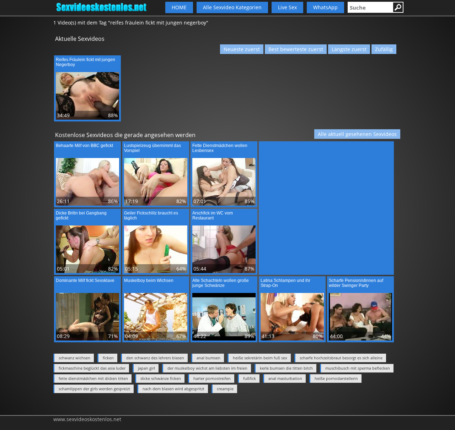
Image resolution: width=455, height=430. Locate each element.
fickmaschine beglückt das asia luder (92, 368)
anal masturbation (285, 378)
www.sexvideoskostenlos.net (87, 419)
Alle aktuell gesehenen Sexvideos (357, 134)
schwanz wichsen (74, 357)
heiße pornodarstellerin (336, 378)
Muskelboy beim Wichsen (148, 280)
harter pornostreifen (212, 378)
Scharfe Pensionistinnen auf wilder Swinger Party (356, 283)
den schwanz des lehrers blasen (155, 357)
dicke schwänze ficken (160, 378)
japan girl (146, 368)
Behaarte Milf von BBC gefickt (84, 145)
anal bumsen (208, 357)
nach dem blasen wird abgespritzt (173, 388)
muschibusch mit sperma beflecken (357, 368)
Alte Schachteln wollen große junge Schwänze (220, 283)
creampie (225, 388)
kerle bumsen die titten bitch (286, 368)
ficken (108, 357)
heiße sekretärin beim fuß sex (260, 357)
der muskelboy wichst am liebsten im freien (207, 368)
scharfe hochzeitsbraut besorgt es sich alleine (341, 357)
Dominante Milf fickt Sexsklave (85, 280)
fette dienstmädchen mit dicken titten (93, 378)
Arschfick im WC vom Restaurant (212, 216)
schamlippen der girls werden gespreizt (94, 388)
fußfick (249, 378)
